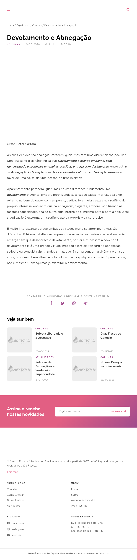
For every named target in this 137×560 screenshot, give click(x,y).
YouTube (17, 535)
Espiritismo (23, 25)
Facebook (18, 523)
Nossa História (15, 500)
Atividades (13, 506)
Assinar (117, 411)
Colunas (37, 25)
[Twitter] (63, 303)
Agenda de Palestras (84, 500)
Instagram (18, 529)
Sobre (74, 495)
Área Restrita (79, 506)
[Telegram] (85, 303)
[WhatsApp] (74, 303)
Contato (12, 489)
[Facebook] (51, 303)
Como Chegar (15, 495)
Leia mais (12, 472)
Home (10, 25)
